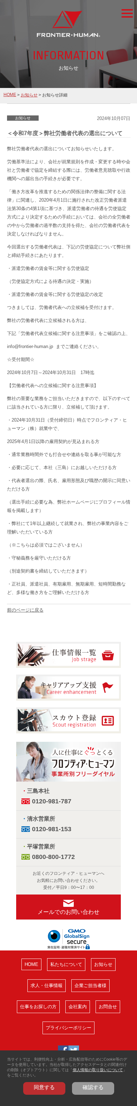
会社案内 (77, 1006)
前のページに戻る (25, 610)
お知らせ (29, 95)
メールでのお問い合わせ (68, 912)
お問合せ (108, 1006)
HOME (10, 94)
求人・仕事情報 (47, 985)
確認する (93, 1087)
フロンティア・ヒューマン (68, 25)
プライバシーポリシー (68, 1027)
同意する (44, 1087)
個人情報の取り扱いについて (98, 1070)
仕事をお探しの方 (38, 1006)
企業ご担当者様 (90, 985)
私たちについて (66, 964)
